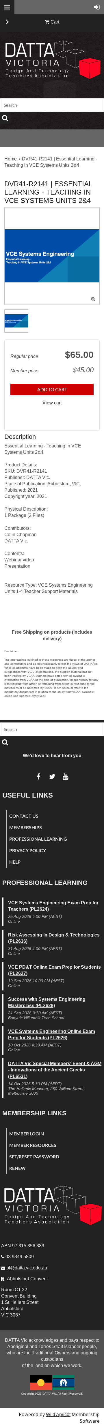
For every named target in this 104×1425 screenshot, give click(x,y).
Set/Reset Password (34, 1156)
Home (10, 158)
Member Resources (32, 1145)
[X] (52, 776)
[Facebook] (38, 776)
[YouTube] (65, 776)
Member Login (26, 1133)
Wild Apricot (58, 1414)
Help (15, 861)
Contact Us (23, 816)
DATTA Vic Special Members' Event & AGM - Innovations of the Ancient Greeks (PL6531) (54, 1070)
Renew (17, 1168)
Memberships (25, 827)
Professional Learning (38, 839)
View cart (52, 402)
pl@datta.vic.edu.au (26, 1267)
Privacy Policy (27, 850)
